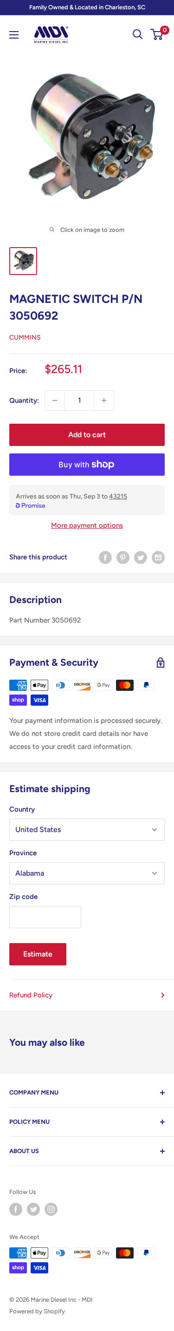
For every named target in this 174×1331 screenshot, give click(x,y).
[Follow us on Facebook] (15, 1209)
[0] (157, 34)
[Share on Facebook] (105, 557)
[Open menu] (14, 35)
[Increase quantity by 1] (104, 400)
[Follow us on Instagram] (51, 1209)
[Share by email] (158, 557)
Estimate (37, 954)
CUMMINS (25, 337)
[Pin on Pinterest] (122, 557)
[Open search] (138, 34)
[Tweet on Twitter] (140, 557)
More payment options (87, 525)
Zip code (23, 896)
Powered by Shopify (37, 1311)
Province (23, 853)
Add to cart (87, 434)
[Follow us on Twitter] (33, 1209)
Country (22, 809)
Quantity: (24, 400)
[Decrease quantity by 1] (54, 400)
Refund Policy (30, 995)
